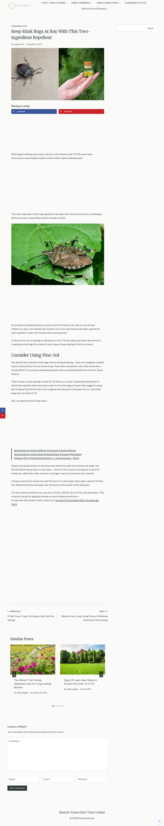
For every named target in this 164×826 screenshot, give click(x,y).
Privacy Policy (78, 811)
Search (150, 28)
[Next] (101, 674)
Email (47, 779)
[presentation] (32, 660)
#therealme (37, 454)
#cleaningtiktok (67, 450)
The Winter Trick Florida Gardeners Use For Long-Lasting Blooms (32, 684)
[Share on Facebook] (2, 410)
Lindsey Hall (19, 44)
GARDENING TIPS (19, 26)
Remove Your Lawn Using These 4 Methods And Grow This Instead (85, 615)
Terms (91, 811)
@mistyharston (22, 450)
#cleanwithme (51, 454)
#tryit (27, 458)
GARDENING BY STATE (135, 3)
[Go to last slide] (14, 674)
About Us (64, 811)
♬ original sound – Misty (65, 458)
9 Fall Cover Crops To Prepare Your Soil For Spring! (30, 615)
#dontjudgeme (39, 450)
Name (12, 779)
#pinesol (19, 458)
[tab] (53, 706)
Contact (100, 811)
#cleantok (52, 450)
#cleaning (65, 454)
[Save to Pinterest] (2, 415)
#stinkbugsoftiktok (41, 458)
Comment (15, 740)
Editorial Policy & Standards (94, 8)
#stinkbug (76, 454)
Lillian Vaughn (22, 692)
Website (82, 779)
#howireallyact (22, 454)
